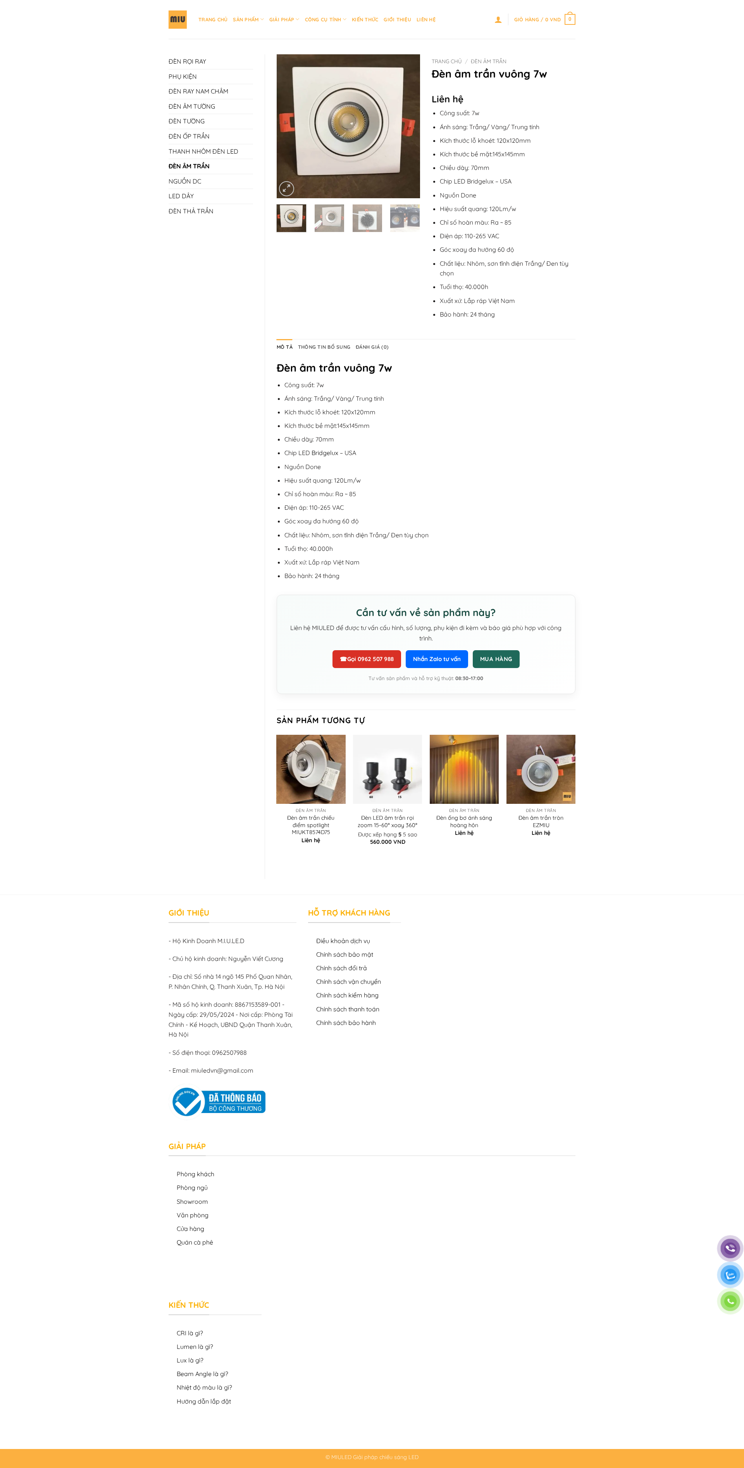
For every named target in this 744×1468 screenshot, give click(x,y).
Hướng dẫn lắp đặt (204, 1401)
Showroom (192, 1201)
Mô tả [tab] (285, 347)
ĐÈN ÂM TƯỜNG (192, 106)
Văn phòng (192, 1215)
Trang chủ (447, 61)
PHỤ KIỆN (183, 76)
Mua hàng (496, 659)
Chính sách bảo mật (344, 954)
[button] (498, 19)
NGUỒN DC (185, 181)
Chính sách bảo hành (346, 1023)
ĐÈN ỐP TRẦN (189, 136)
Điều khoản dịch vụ (343, 941)
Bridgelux (325, 453)
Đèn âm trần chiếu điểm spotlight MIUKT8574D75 (310, 825)
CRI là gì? (190, 1333)
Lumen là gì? (195, 1346)
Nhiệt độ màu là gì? (204, 1387)
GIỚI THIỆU (397, 19)
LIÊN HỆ (426, 19)
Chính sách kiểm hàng (347, 995)
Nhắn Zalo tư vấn (437, 659)
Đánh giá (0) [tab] (372, 347)
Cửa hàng (190, 1229)
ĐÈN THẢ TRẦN (191, 211)
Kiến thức (365, 19)
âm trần (320, 367)
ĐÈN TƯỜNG (187, 121)
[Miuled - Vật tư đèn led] (178, 19)
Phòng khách (195, 1174)
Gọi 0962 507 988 (367, 659)
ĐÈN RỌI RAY (187, 61)
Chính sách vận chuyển (348, 981)
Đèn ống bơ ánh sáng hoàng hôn (464, 821)
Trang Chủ (212, 19)
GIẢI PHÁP (281, 19)
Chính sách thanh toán (347, 1009)
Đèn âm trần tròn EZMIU (540, 821)
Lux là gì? (190, 1360)
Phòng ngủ (192, 1187)
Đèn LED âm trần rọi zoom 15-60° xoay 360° (387, 821)
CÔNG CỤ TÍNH (323, 19)
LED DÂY (181, 196)
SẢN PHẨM (245, 19)
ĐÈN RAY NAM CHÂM (198, 91)
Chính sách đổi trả (341, 968)
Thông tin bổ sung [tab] (324, 347)
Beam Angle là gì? (202, 1374)
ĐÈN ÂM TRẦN (189, 166)
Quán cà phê (195, 1242)
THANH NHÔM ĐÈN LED (203, 151)
